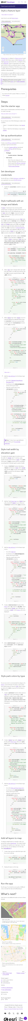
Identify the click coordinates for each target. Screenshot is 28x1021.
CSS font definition (20, 228)
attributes (6, 63)
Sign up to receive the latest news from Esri (13, 1009)
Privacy (5, 1007)
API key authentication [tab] (6, 21)
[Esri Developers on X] (13, 1013)
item (13, 382)
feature (6, 607)
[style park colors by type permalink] (2, 679)
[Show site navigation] (25, 2)
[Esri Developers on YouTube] (21, 1013)
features (20, 60)
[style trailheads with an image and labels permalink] (19, 204)
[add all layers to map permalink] (23, 838)
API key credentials (21, 163)
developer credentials (18, 178)
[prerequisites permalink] (17, 89)
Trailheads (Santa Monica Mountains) (14, 381)
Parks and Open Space (16, 788)
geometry (6, 62)
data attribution (11, 376)
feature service (18, 58)
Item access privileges (14, 166)
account (7, 95)
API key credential (11, 143)
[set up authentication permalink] (23, 135)
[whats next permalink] (17, 894)
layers (12, 81)
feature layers (15, 18)
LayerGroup (13, 843)
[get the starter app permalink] (21, 106)
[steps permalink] (9, 102)
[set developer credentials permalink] (13, 175)
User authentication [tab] (16, 21)
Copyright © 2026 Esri (9, 1005)
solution (5, 130)
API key (10, 149)
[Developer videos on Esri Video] (17, 1013)
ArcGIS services (17, 180)
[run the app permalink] (14, 883)
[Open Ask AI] (19, 2)
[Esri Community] (5, 1013)
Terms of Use (20, 1007)
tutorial (23, 125)
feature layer (5, 58)
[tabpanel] (13, 39)
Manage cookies (12, 1007)
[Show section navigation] (25, 6)
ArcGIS (3, 60)
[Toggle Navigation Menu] (25, 1018)
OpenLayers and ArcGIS (8, 6)
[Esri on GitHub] (9, 1013)
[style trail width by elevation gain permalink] (16, 453)
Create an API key (13, 147)
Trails (12, 552)
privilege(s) (7, 151)
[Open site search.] (22, 2)
